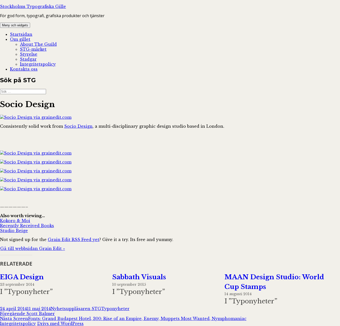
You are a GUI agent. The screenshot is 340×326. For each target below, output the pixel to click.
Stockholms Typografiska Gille (33, 6)
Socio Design (78, 126)
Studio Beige (14, 230)
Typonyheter (115, 308)
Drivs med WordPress (60, 323)
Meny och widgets (15, 25)
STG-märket (33, 49)
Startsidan (21, 34)
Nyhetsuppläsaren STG (76, 308)
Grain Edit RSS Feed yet (73, 239)
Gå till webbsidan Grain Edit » (32, 248)
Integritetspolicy (38, 64)
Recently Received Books (27, 225)
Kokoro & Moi (15, 220)
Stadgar (28, 59)
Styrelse (28, 54)
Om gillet (20, 39)
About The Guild (38, 44)
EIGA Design (22, 277)
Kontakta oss (24, 69)
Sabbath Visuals (139, 277)
